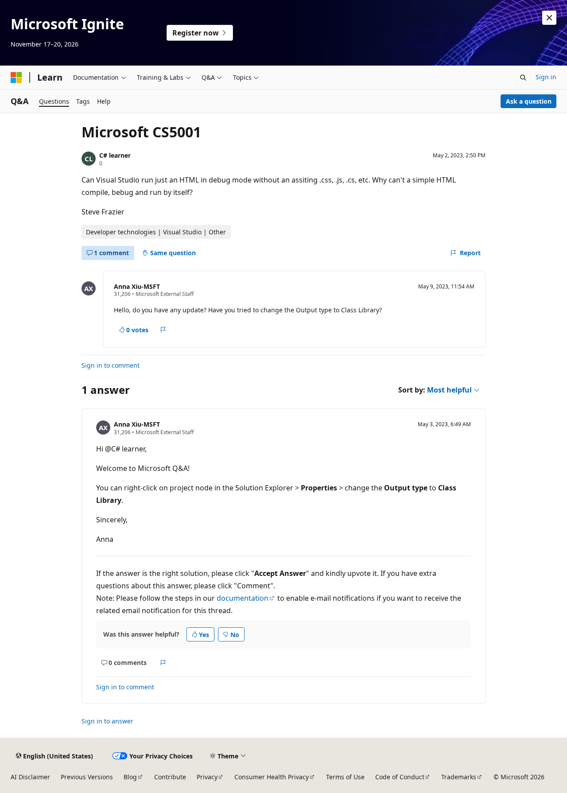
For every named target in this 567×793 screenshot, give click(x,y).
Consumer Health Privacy (271, 777)
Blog (130, 777)
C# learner (115, 155)
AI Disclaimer (30, 777)
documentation (242, 598)
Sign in (546, 77)
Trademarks (458, 777)
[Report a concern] (163, 330)
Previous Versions (87, 777)
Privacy (207, 777)
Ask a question (528, 101)
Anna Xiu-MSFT (137, 286)
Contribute (170, 777)
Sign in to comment (111, 365)
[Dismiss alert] (549, 18)
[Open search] (523, 78)
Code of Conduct (399, 777)
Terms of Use (345, 777)
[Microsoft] (16, 77)
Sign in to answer (107, 721)
